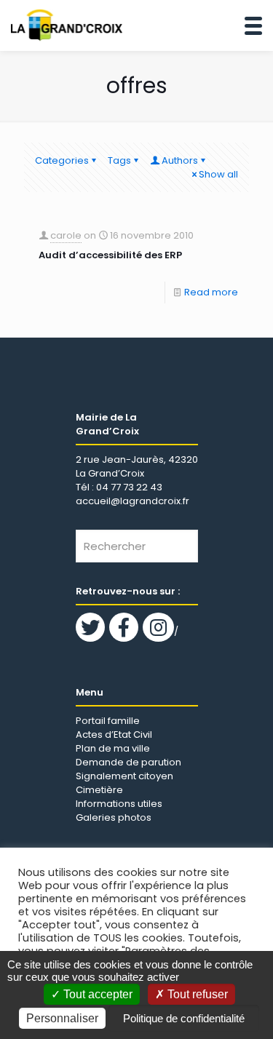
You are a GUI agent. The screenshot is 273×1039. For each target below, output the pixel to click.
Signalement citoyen (124, 776)
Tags (119, 160)
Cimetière (99, 790)
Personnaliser (62, 1018)
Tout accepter (96, 994)
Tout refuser (196, 994)
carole (66, 235)
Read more (211, 292)
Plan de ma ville (113, 748)
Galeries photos (113, 817)
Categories (62, 160)
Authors (180, 160)
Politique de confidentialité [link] (184, 1018)
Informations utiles (119, 804)
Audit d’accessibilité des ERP (110, 255)
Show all (218, 174)
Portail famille (108, 721)
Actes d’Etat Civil (114, 734)
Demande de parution (128, 762)
